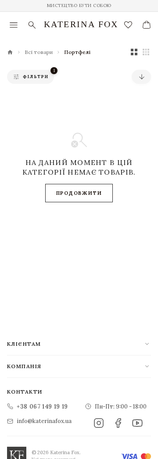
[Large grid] (134, 52)
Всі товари (39, 52)
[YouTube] (137, 423)
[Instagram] (98, 423)
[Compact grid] (146, 52)
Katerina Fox (81, 24)
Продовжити (79, 193)
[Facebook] (118, 423)
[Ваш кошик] (146, 25)
